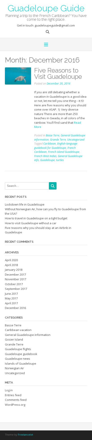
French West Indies (45, 156)
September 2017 (16, 289)
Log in (9, 390)
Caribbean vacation (18, 330)
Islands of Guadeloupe (20, 363)
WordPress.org (15, 405)
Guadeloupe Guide (46, 8)
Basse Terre (52, 135)
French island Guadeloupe (63, 152)
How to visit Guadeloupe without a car (30, 223)
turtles (60, 160)
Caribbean (49, 143)
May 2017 (11, 298)
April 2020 (11, 260)
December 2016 (15, 308)
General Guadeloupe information (27, 335)
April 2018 (11, 265)
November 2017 (15, 279)
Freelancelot (25, 434)
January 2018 (13, 270)
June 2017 (11, 294)
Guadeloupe (47, 160)
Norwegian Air (14, 368)
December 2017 (15, 274)
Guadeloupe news (17, 359)
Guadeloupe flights (18, 349)
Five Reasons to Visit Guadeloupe (58, 73)
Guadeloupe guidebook (21, 354)
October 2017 (14, 284)
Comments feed (16, 400)
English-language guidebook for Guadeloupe (55, 146)
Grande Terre (58, 139)
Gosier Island (14, 339)
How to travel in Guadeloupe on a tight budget (36, 218)
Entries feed (13, 395)
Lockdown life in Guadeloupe (24, 204)
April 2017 (11, 303)
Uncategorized (75, 139)
